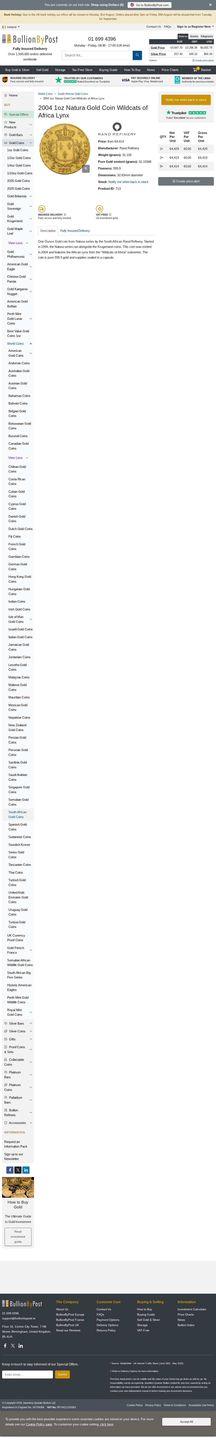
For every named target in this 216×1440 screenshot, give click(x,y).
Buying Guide (108, 70)
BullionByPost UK (67, 1325)
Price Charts (186, 1314)
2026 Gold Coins (18, 181)
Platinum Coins (12, 1087)
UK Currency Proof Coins (16, 938)
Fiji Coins (14, 536)
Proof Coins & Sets (14, 1049)
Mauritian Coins (19, 697)
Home (13, 95)
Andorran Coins (19, 363)
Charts (170, 70)
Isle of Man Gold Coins (16, 619)
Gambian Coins (19, 556)
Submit (62, 1374)
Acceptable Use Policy (201, 1405)
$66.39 (208, 54)
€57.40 (178, 54)
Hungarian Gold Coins (19, 591)
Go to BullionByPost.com (152, 5)
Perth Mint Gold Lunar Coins (14, 318)
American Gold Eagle (17, 266)
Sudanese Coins (19, 837)
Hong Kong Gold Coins (19, 579)
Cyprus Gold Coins (17, 506)
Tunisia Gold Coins (16, 924)
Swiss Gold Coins (16, 854)
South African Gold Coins (73, 93)
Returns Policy (106, 1330)
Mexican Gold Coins (17, 707)
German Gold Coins (17, 566)
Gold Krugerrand (14, 219)
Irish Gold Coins (19, 609)
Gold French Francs (15, 950)
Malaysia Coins (19, 677)
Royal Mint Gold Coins (14, 1012)
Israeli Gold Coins (20, 629)
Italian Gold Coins (20, 637)
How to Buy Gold (18, 1204)
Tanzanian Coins (19, 864)
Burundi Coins (18, 436)
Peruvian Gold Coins (18, 752)
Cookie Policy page (39, 1424)
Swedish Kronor (19, 844)
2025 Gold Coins (18, 188)
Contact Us (104, 1309)
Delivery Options (107, 1325)
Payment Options (108, 1319)
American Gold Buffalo (17, 304)
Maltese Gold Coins (17, 687)
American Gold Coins (16, 353)
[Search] (137, 55)
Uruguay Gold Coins (17, 912)
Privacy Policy (153, 1405)
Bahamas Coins (19, 396)
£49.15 (193, 54)
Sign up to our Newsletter (13, 1156)
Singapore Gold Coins (19, 789)
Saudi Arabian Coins (17, 777)
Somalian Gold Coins (18, 802)
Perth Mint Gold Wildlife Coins (17, 1000)
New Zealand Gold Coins (17, 727)
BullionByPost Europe (70, 1314)
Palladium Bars (13, 1100)
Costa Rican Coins (16, 481)
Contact (153, 26)
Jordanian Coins (19, 657)
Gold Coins (16, 143)
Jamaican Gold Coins (18, 647)
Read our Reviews (68, 1330)
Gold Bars (15, 135)
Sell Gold (42, 70)
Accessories (17, 1123)
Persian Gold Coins (17, 740)
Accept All (186, 1421)
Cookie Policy (134, 1405)
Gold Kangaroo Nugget (17, 291)
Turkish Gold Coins (17, 882)
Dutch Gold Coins (20, 529)
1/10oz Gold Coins (19, 173)
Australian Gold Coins (18, 373)
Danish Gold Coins (16, 519)
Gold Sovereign (14, 206)
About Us (62, 1309)
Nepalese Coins (19, 717)
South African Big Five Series (19, 975)
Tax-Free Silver (82, 70)
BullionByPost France (70, 1319)
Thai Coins (15, 872)
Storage (60, 70)
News (151, 70)
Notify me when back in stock (128, 182)
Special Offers (18, 114)
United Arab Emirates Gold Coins (18, 897)
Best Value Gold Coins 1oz (18, 333)
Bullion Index (186, 1325)
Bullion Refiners (11, 1112)
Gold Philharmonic (16, 254)
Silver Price (158, 54)
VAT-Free (143, 1330)
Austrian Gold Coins (17, 386)
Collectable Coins (14, 1062)
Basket (204, 69)
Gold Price (158, 47)
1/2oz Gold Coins (19, 158)
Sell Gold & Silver (148, 1319)
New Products (10, 124)
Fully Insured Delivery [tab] (75, 230)
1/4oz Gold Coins (19, 165)
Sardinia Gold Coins (17, 765)
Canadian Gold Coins (18, 446)
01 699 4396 (10, 1313)
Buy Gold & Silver (17, 70)
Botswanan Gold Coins (19, 426)
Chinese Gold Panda (16, 279)
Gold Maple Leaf (15, 231)
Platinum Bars (12, 1074)
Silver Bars (16, 1023)
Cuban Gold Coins (16, 494)
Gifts (12, 1039)
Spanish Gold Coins (17, 827)
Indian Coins (16, 601)
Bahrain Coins (18, 403)
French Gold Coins (16, 546)
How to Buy (144, 1309)
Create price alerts (204, 60)
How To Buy (132, 70)
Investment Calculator (192, 1309)
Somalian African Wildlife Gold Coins (20, 962)
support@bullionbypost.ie (18, 1318)
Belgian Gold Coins (17, 413)
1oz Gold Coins (17, 150)
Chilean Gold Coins (17, 469)
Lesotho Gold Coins (17, 667)
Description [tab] (48, 230)
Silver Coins (17, 1031)
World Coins (45, 93)
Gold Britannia (16, 196)
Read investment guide (18, 1236)
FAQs (167, 26)
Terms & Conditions (175, 1405)
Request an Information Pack (15, 1144)
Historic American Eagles (19, 987)
